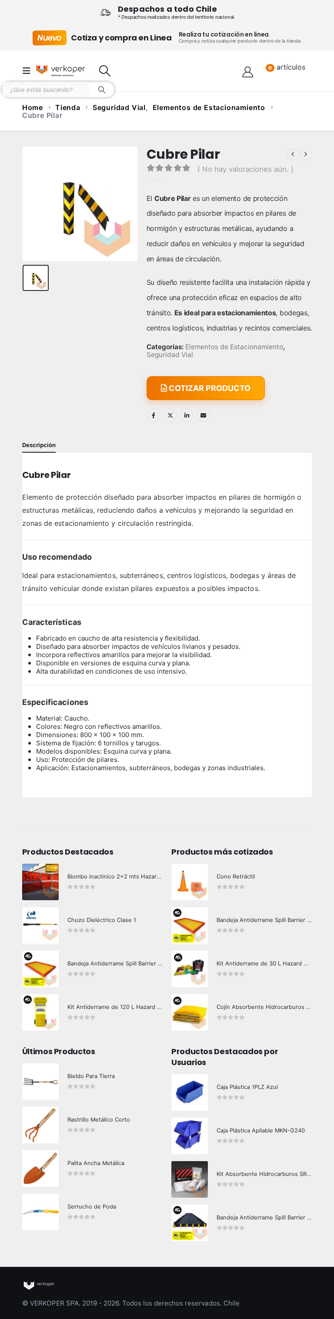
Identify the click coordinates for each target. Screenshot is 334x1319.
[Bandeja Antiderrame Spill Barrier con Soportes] (189, 1223)
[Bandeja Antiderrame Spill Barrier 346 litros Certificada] (40, 969)
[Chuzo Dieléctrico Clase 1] (40, 925)
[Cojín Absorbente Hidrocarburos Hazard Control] (189, 1012)
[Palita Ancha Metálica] (40, 1168)
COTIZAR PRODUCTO (208, 388)
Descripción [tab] (39, 444)
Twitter (170, 415)
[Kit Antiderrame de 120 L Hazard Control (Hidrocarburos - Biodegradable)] (40, 1012)
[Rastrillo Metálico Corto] (40, 1125)
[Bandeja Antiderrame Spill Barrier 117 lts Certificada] (189, 925)
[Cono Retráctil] (189, 882)
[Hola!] (247, 71)
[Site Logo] (60, 71)
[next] (306, 154)
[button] (29, 70)
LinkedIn (187, 415)
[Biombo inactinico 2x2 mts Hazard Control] (40, 882)
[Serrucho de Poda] (40, 1212)
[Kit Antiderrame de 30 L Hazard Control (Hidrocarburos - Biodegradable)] (189, 969)
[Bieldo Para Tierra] (40, 1081)
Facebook (153, 415)
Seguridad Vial (170, 355)
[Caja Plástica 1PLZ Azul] (189, 1092)
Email (203, 415)
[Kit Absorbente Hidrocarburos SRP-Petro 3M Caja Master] (189, 1179)
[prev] (293, 154)
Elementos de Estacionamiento (234, 347)
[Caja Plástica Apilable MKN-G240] (189, 1136)
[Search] (102, 89)
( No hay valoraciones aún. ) (245, 169)
